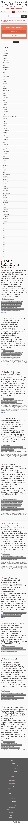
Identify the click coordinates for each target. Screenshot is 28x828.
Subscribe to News (12, 807)
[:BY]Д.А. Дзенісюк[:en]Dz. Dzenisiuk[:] (7, 746)
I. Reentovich (5, 139)
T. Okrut (4, 160)
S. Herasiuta (5, 57)
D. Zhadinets (5, 83)
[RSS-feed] (1, 11)
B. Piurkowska (6, 114)
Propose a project (11, 781)
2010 (4, 237)
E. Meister (5, 197)
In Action (13, 763)
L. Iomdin (5, 74)
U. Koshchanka (6, 158)
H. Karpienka (5, 92)
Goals (10, 780)
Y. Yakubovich (6, 142)
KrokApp (4, 186)
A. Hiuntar (5, 221)
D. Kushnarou (6, 86)
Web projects (16, 772)
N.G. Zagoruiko (6, 176)
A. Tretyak (5, 121)
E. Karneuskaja (6, 199)
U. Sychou (5, 55)
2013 (4, 232)
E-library (13, 776)
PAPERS (4, 167)
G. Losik (4, 195)
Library (10, 793)
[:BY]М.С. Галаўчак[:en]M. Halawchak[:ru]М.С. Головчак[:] (10, 357)
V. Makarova (5, 149)
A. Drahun (5, 118)
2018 (4, 223)
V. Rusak (5, 100)
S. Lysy (4, 162)
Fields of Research (12, 783)
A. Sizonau (5, 127)
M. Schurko (5, 71)
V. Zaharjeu (5, 148)
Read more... (3, 312)
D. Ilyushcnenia (6, 204)
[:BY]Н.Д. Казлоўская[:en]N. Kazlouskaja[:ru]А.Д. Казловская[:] (11, 304)
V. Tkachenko (6, 106)
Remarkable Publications (13, 805)
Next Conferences (13, 798)
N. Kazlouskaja (6, 67)
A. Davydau (5, 128)
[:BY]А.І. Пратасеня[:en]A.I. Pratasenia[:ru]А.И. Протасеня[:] (11, 305)
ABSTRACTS (5, 209)
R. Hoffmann (5, 165)
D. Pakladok (5, 202)
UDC (4, 156)
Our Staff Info (11, 815)
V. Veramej (5, 109)
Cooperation (11, 812)
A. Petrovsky (5, 134)
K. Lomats (5, 78)
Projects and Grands (12, 795)
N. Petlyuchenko (6, 174)
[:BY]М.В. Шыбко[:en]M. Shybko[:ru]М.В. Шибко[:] (13, 302)
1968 (4, 256)
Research (8, 778)
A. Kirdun (5, 220)
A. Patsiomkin (6, 218)
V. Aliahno (5, 155)
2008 (4, 241)
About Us (8, 809)
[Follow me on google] (3, 11)
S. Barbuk (5, 58)
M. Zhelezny (5, 179)
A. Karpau (5, 125)
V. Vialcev (5, 102)
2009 (4, 239)
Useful (8, 791)
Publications (18, 775)
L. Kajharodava (6, 76)
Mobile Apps (16, 768)
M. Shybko (5, 72)
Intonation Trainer (17, 769)
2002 (4, 251)
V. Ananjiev (5, 104)
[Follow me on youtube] (5, 11)
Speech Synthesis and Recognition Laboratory (14, 3)
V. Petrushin (5, 99)
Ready (13, 775)
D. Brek (4, 85)
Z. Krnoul (5, 141)
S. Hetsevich (5, 163)
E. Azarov (5, 200)
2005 (4, 246)
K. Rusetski (5, 188)
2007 (4, 242)
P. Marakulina (5, 64)
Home (8, 760)
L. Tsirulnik (5, 185)
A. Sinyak (5, 132)
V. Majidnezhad (6, 151)
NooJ (4, 172)
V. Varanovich (6, 111)
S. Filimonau (5, 60)
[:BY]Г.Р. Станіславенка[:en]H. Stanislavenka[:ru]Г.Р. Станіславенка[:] (12, 309)
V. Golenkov (5, 107)
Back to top (24, 825)
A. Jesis (4, 120)
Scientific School (11, 785)
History (10, 789)
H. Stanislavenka (6, 193)
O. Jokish (5, 169)
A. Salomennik (6, 214)
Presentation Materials (12, 811)
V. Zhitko (5, 146)
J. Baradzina (5, 192)
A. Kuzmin (5, 135)
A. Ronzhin (5, 123)
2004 (4, 248)
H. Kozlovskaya (6, 90)
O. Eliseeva (5, 65)
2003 (4, 249)
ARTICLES (5, 207)
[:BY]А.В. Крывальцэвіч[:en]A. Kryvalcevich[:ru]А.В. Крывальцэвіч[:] (11, 301)
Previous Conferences (14, 799)
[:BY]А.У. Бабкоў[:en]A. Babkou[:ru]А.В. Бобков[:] (9, 699)
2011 (4, 235)
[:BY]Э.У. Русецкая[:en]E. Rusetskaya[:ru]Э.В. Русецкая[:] (10, 310)
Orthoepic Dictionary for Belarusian (10, 116)
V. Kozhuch (5, 97)
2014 (4, 230)
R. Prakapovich (6, 62)
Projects (13, 780)
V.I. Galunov (5, 153)
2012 (4, 234)
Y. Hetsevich (5, 144)
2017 (4, 225)
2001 (4, 253)
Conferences (11, 796)
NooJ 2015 (14, 801)
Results (12, 760)
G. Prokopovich (6, 93)
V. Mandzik (5, 113)
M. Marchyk (5, 183)
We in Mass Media (12, 814)
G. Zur (4, 95)
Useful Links (11, 804)
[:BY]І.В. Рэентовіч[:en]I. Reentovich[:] (7, 696)
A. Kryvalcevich (6, 130)
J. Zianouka (5, 190)
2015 (4, 228)
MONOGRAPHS (6, 177)
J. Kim (4, 51)
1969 (4, 255)
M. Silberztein (6, 181)
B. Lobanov (5, 206)
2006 (4, 244)
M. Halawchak (6, 69)
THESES (5, 81)
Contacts (10, 817)
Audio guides (16, 771)
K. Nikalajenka (6, 79)
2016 (4, 227)
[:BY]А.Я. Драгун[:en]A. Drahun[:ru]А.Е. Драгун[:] (9, 307)
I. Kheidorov (5, 53)
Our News (14, 761)
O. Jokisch (5, 170)
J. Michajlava (5, 50)
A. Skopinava (5, 213)
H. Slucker (5, 88)
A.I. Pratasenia (6, 137)
